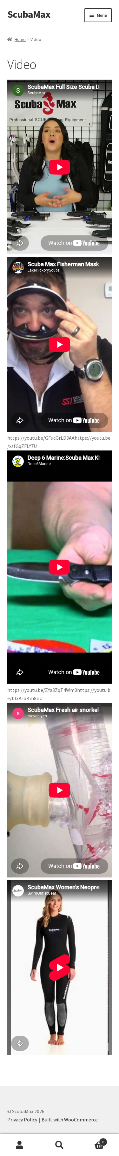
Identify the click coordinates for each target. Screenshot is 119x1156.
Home (20, 39)
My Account (20, 1145)
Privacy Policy (22, 1119)
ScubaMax (28, 14)
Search (59, 1145)
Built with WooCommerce (70, 1119)
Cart (91, 1139)
